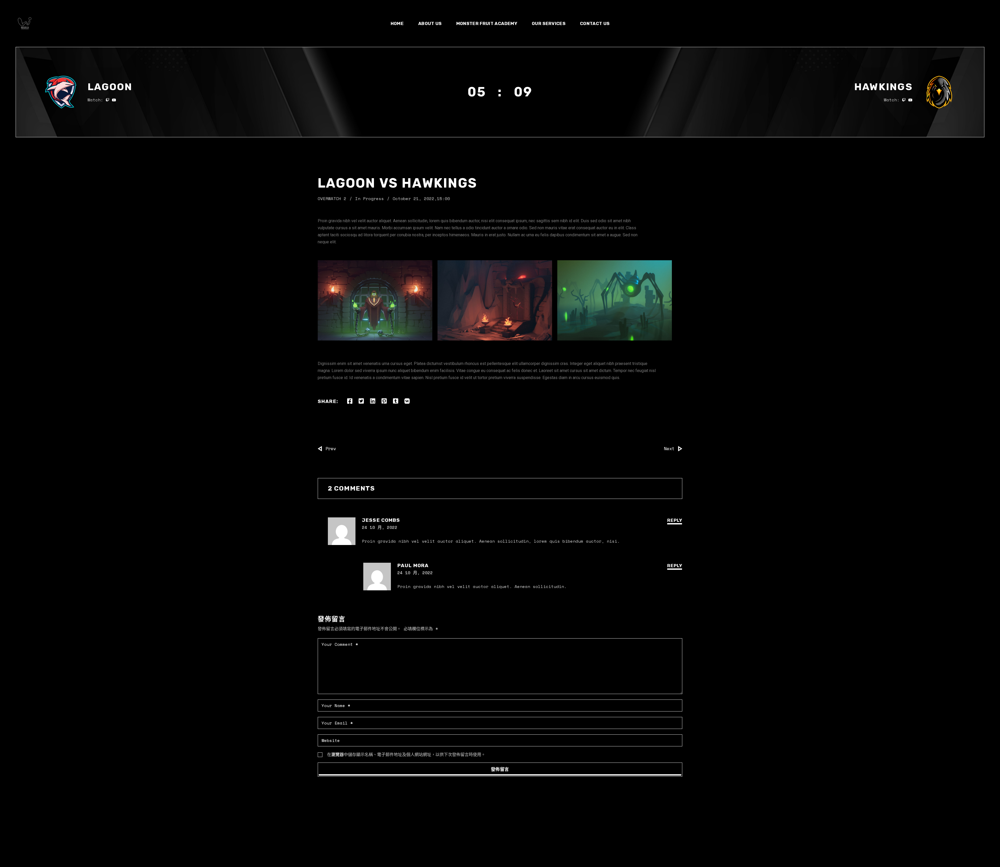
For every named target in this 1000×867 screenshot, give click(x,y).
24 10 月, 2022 (379, 527)
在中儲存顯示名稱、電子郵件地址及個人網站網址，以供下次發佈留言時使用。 (406, 754)
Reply (674, 520)
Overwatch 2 (332, 198)
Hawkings (883, 87)
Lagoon (110, 87)
